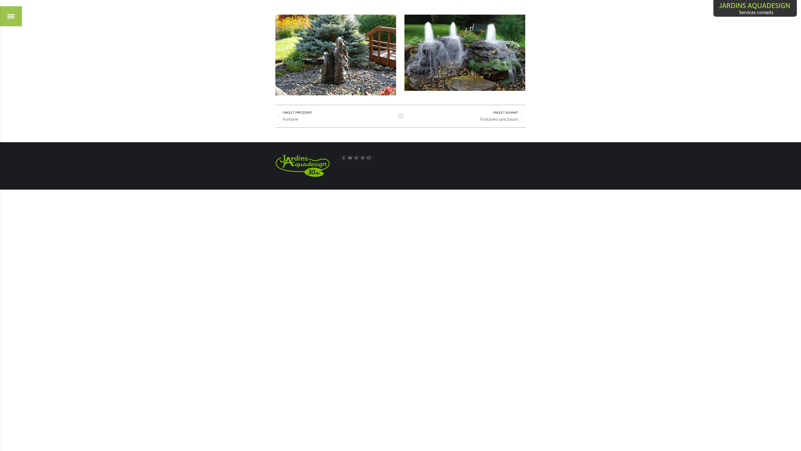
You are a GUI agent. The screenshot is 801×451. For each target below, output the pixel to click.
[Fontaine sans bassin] (335, 55)
